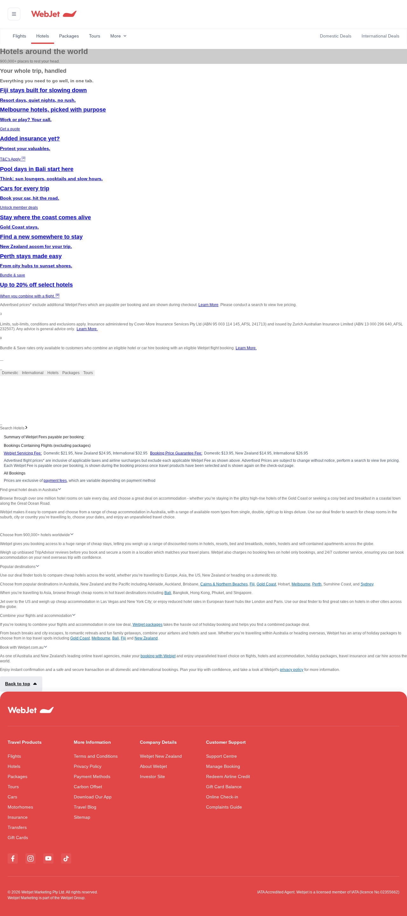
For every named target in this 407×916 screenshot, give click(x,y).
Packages (69, 35)
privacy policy (291, 669)
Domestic (10, 373)
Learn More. (87, 329)
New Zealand (146, 638)
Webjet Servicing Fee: (23, 453)
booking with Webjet (158, 656)
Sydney (367, 584)
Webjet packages (147, 624)
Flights (19, 35)
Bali (167, 593)
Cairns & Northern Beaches (224, 584)
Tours (94, 35)
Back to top (17, 683)
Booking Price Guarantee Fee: (176, 453)
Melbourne (301, 584)
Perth (316, 584)
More (115, 35)
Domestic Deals (335, 35)
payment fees (55, 480)
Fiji (252, 584)
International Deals (380, 35)
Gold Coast (266, 584)
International (33, 373)
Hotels (42, 35)
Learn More (208, 305)
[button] (14, 14)
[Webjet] (54, 14)
